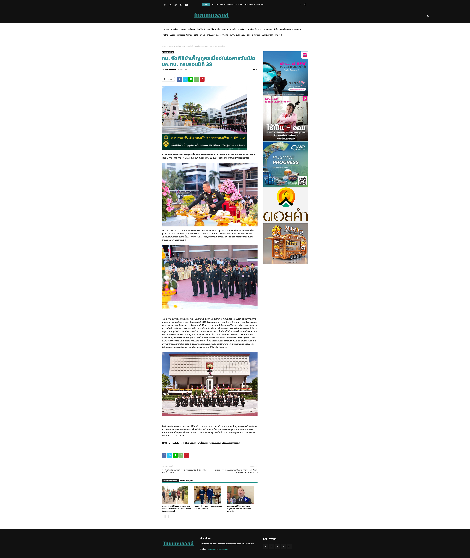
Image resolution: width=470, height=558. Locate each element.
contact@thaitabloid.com (218, 549)
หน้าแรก (164, 46)
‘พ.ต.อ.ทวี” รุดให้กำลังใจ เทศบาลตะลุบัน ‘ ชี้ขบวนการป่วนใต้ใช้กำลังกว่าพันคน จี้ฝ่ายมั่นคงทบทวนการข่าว (176, 508)
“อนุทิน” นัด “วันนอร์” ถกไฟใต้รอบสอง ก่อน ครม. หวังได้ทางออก (208, 507)
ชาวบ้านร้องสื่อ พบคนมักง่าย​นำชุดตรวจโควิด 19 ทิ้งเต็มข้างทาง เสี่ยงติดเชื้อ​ (184, 471)
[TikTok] (175, 5)
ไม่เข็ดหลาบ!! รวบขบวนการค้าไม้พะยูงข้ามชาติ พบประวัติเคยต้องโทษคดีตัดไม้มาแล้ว (236, 471)
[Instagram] (170, 5)
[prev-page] (163, 516)
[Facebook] (164, 5)
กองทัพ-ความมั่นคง (175, 46)
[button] (428, 16)
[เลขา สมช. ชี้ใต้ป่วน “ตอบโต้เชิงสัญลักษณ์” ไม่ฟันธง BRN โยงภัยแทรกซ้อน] (242, 495)
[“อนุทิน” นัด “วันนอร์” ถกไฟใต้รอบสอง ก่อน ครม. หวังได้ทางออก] (209, 495)
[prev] (300, 4)
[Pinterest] (202, 79)
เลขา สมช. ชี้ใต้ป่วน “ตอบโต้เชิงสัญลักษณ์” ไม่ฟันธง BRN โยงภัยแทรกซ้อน (239, 508)
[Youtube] (186, 5)
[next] (304, 4)
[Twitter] (181, 5)
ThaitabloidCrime (170, 69)
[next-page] (167, 516)
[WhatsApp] (196, 79)
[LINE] (190, 79)
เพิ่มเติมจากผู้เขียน (187, 481)
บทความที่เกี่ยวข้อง (170, 481)
